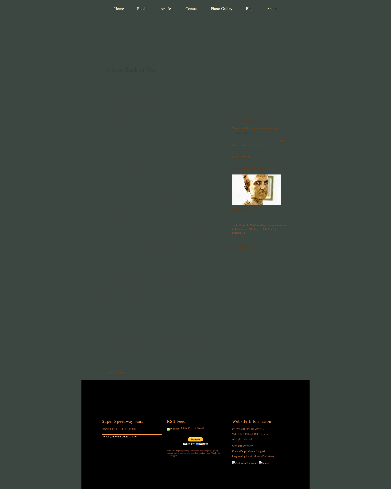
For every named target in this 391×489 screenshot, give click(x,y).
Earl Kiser (239, 313)
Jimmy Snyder (241, 307)
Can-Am (238, 274)
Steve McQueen (242, 287)
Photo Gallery (222, 8)
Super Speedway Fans (122, 421)
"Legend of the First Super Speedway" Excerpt (254, 128)
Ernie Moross (240, 300)
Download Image (240, 209)
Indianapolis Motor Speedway (250, 294)
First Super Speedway (165, 23)
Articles (166, 8)
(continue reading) (241, 156)
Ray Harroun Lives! (249, 217)
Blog (250, 8)
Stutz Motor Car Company (248, 255)
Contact (192, 8)
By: (234, 133)
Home (119, 8)
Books (142, 8)
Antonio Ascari (241, 268)
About (272, 8)
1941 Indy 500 (241, 261)
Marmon (238, 281)
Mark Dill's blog (116, 372)
